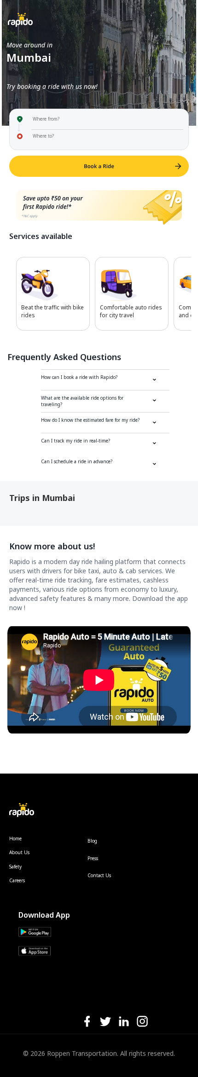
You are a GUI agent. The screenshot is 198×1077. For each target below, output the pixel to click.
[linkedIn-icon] (123, 1022)
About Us (19, 852)
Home (15, 838)
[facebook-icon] (87, 1022)
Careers (17, 880)
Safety (15, 866)
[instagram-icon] (142, 1022)
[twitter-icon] (105, 1022)
